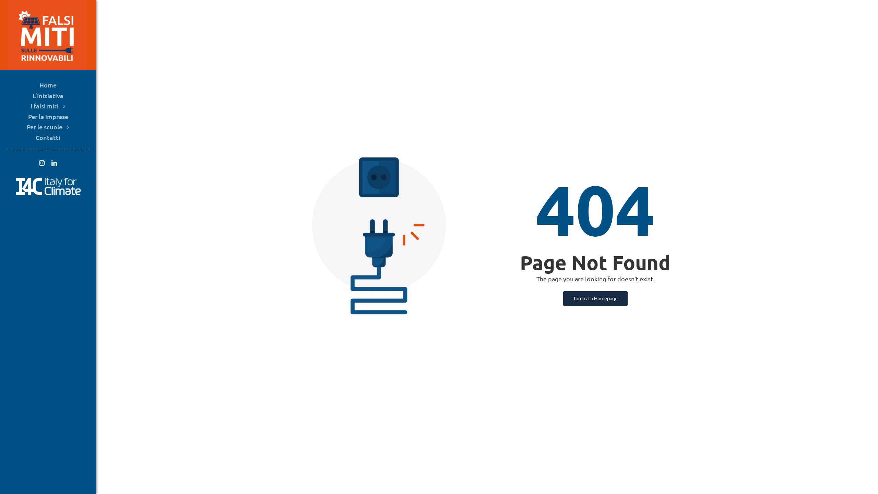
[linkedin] (54, 163)
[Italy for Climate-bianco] (48, 179)
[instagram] (42, 163)
